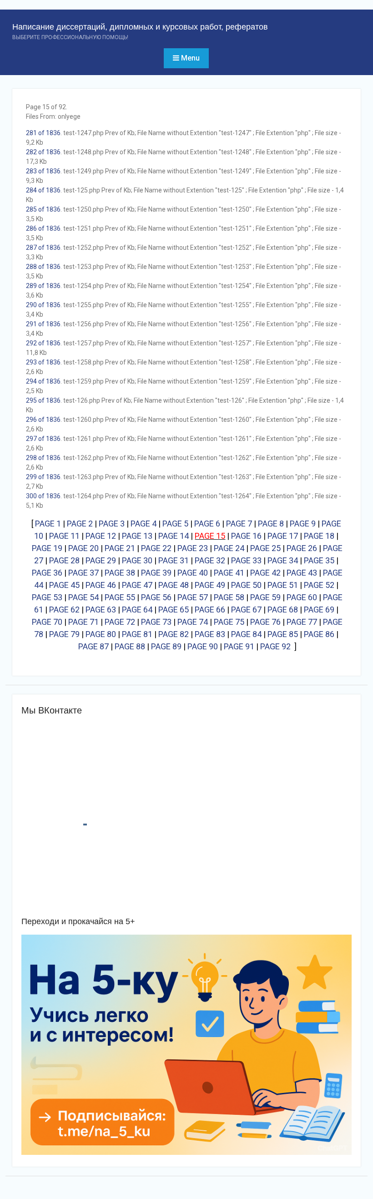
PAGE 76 (265, 622)
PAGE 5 (175, 523)
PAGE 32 (210, 560)
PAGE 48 (173, 585)
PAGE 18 (319, 536)
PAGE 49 (210, 585)
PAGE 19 (47, 548)
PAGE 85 (282, 634)
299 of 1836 (43, 477)
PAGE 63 (101, 609)
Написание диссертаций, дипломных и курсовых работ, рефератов (140, 26)
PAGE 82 (173, 634)
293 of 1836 (43, 362)
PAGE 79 (64, 634)
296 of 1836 (43, 419)
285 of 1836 (43, 209)
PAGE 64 (137, 609)
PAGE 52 (319, 585)
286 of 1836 (43, 228)
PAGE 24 (229, 548)
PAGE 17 (282, 536)
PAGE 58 (229, 597)
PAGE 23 (192, 548)
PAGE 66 (210, 609)
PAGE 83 (210, 634)
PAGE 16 (246, 536)
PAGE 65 (173, 609)
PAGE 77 (302, 622)
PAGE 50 (246, 585)
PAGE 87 (93, 646)
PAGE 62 (64, 609)
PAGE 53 (47, 597)
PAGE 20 (83, 548)
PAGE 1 (48, 523)
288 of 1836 (43, 266)
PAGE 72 (120, 622)
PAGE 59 (265, 597)
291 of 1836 (43, 324)
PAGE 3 (112, 523)
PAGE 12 (101, 536)
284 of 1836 (43, 190)
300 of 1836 (43, 496)
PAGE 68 (282, 609)
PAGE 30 (137, 560)
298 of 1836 (43, 457)
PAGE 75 (229, 622)
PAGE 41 (229, 572)
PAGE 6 (207, 523)
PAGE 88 (130, 646)
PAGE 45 (64, 585)
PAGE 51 (282, 585)
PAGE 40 (192, 572)
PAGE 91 (239, 646)
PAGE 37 (83, 572)
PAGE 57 (192, 597)
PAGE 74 (192, 622)
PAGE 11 (64, 536)
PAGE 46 (101, 585)
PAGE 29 (101, 560)
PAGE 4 (143, 523)
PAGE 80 (101, 634)
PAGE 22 (156, 548)
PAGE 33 (246, 560)
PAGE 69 (319, 609)
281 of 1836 (43, 133)
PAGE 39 (156, 572)
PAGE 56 (156, 597)
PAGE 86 (319, 634)
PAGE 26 (302, 548)
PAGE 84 (246, 634)
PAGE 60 (302, 597)
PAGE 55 (120, 597)
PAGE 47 (137, 585)
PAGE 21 (120, 548)
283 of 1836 (43, 171)
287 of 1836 (43, 247)
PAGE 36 (47, 572)
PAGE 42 (265, 572)
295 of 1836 (43, 400)
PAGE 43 (302, 572)
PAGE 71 (83, 622)
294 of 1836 (43, 381)
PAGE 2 (80, 523)
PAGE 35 (319, 560)
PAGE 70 (47, 622)
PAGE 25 (265, 548)
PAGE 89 (166, 646)
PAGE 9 (303, 523)
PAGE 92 (275, 646)
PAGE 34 (282, 560)
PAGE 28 (64, 560)
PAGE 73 (156, 622)
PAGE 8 (271, 523)
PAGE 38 (120, 572)
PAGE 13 (137, 536)
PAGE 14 (173, 536)
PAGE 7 (239, 523)
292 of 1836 (43, 343)
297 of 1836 (43, 438)
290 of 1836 (43, 305)
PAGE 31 (173, 560)
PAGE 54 (83, 597)
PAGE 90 (202, 646)
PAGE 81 (137, 634)
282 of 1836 (43, 152)
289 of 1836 (43, 285)
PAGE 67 (246, 609)
